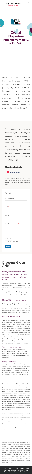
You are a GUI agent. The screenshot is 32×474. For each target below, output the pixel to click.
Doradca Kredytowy (16, 470)
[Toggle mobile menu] (29, 2)
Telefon (7, 215)
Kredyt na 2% (12, 471)
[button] (17, 172)
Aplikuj (8, 246)
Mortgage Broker (19, 471)
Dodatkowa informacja (12, 224)
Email (7, 207)
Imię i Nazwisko (9, 198)
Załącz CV (8, 238)
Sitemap (26, 471)
